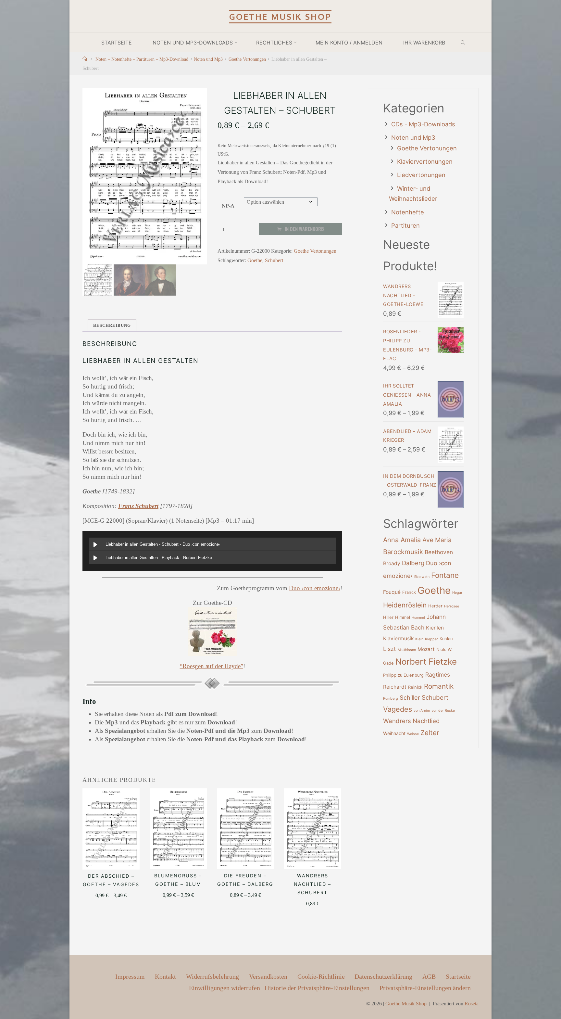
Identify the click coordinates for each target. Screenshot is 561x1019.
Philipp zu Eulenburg (403, 675)
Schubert (274, 260)
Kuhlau (446, 638)
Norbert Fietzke (426, 661)
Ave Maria (437, 540)
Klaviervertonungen (425, 161)
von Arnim (422, 710)
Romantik (439, 686)
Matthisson (407, 650)
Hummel (418, 618)
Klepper (431, 639)
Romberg (390, 698)
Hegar (457, 593)
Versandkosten (268, 976)
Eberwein (422, 577)
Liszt (389, 648)
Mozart (426, 649)
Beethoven (439, 552)
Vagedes (397, 709)
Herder (435, 606)
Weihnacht (394, 733)
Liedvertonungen (421, 174)
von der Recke (443, 710)
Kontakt (165, 976)
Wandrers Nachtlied (411, 721)
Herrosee (451, 606)
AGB (429, 976)
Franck (409, 592)
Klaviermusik (398, 638)
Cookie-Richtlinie (321, 976)
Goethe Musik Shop (280, 16)
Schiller (410, 697)
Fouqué (392, 592)
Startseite (458, 976)
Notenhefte (407, 212)
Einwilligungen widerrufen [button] (224, 987)
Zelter (429, 733)
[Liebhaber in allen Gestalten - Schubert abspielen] (95, 544)
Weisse (413, 734)
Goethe (254, 260)
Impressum (130, 976)
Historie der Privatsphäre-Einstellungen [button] (317, 987)
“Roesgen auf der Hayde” (211, 666)
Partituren (405, 225)
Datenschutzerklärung (383, 976)
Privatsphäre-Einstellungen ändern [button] (425, 987)
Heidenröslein (405, 605)
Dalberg (413, 563)
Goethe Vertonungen (247, 59)
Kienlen (435, 628)
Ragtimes (437, 674)
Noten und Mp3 (208, 59)
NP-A (228, 206)
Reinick (415, 687)
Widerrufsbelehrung (212, 976)
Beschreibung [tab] (112, 325)
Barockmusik (403, 552)
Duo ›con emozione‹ (314, 588)
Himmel (402, 617)
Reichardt (394, 687)
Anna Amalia (402, 540)
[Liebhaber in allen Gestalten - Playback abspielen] (95, 557)
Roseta (472, 1003)
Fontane (445, 575)
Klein (419, 639)
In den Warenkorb (304, 228)
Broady (391, 563)
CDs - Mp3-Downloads (423, 124)
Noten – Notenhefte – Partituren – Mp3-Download (141, 59)
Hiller (388, 617)
